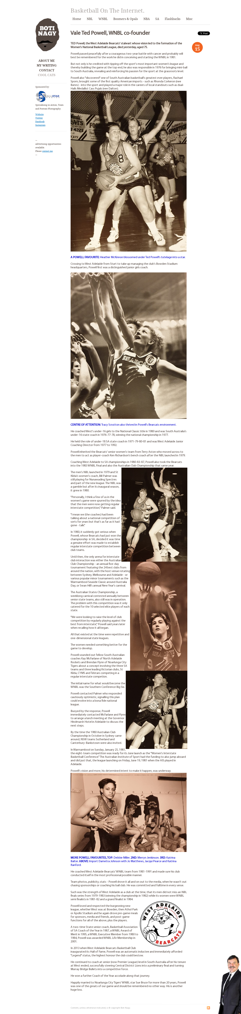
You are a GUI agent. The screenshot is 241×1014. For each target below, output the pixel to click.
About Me (46, 61)
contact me (47, 151)
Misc (189, 19)
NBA (146, 19)
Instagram (40, 125)
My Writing (46, 65)
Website (39, 114)
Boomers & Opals (125, 19)
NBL (90, 19)
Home (76, 19)
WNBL (103, 19)
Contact (46, 70)
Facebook (39, 121)
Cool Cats (46, 75)
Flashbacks (172, 19)
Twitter (39, 118)
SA (157, 19)
